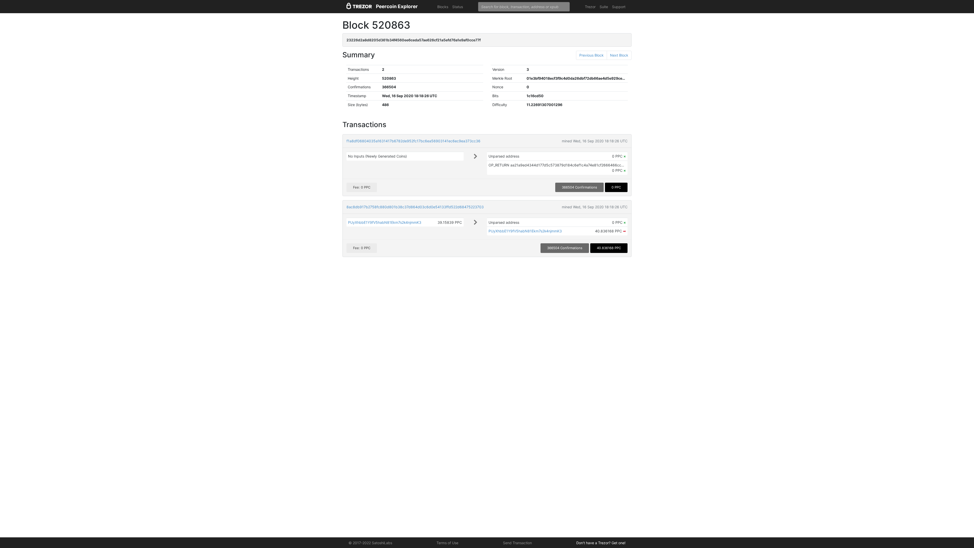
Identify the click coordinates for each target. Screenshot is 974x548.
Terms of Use (447, 543)
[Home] (359, 7)
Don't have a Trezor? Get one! (600, 543)
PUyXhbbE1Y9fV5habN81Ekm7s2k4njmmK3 (384, 222)
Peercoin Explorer (397, 6)
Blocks (442, 7)
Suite (604, 7)
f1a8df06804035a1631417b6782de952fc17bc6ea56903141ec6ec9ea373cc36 (413, 141)
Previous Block (591, 55)
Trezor (590, 7)
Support (618, 7)
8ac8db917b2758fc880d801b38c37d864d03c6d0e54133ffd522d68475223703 (415, 207)
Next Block (619, 55)
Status (457, 7)
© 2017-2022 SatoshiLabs (370, 543)
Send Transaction (517, 543)
